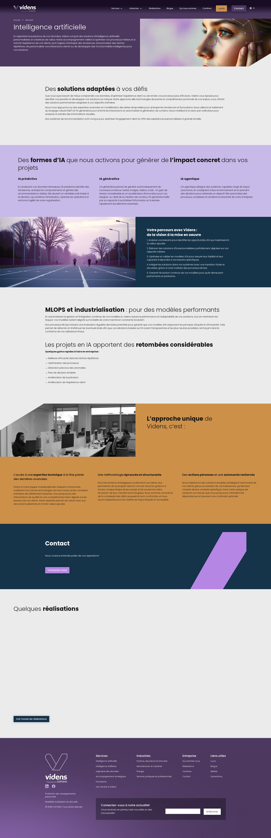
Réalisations (154, 8)
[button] (117, 8)
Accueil (17, 20)
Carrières (207, 8)
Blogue (170, 8)
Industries (143, 756)
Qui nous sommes (187, 8)
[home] (25, 8)
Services (29, 20)
